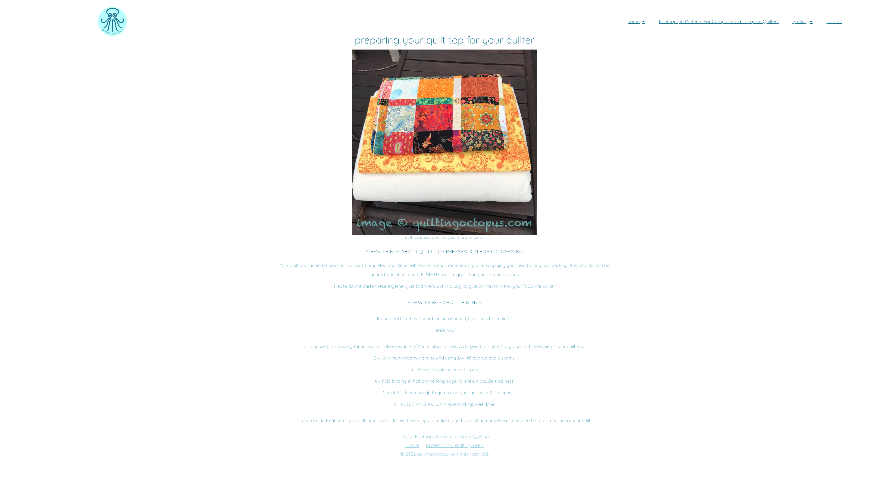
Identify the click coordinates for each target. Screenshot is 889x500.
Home (412, 445)
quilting (799, 21)
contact (834, 21)
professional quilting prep (455, 445)
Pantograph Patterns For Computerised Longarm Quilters (719, 21)
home (634, 21)
